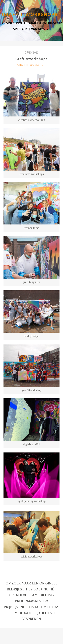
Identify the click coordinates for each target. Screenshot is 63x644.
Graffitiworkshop (31, 64)
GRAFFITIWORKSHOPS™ (31, 14)
